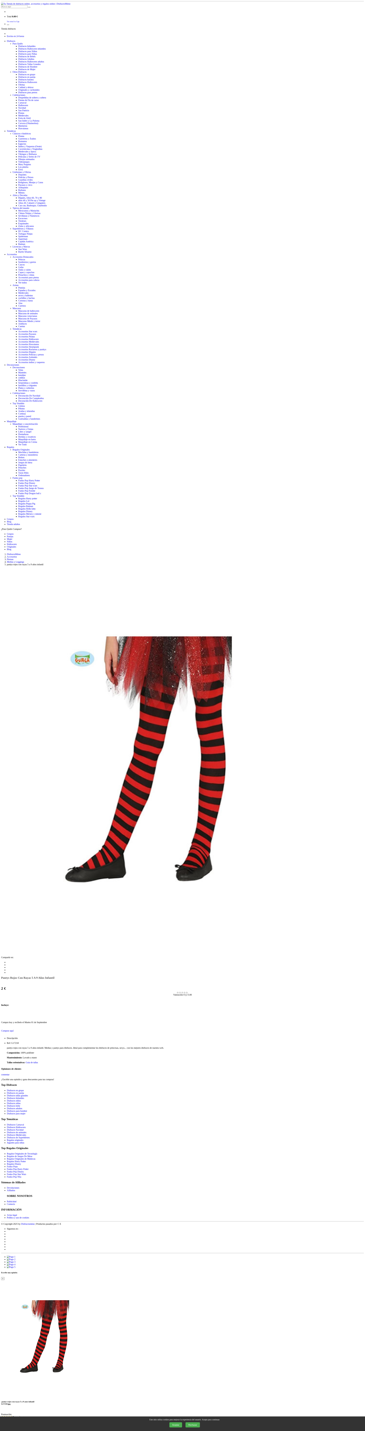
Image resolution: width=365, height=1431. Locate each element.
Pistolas (21, 288)
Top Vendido (18, 403)
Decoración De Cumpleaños (31, 398)
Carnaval (22, 103)
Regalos (10, 447)
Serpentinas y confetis (28, 383)
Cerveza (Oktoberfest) (28, 123)
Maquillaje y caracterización (25, 424)
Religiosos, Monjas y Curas (30, 182)
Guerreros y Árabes (27, 138)
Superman (22, 239)
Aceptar (175, 1425)
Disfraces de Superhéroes (18, 1137)
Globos (21, 406)
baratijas (22, 375)
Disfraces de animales (16, 1132)
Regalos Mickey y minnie (29, 514)
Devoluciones (13, 1188)
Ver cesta (10, 22)
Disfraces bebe (13, 1106)
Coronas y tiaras (25, 300)
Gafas (21, 267)
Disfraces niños (14, 1100)
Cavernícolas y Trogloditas (30, 149)
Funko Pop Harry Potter (29, 480)
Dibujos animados (26, 159)
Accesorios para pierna (28, 277)
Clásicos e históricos (22, 133)
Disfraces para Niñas (27, 54)
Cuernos (22, 306)
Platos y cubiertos (26, 388)
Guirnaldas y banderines (29, 419)
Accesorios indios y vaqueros (31, 362)
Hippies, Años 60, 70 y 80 (30, 198)
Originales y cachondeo (28, 90)
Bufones (22, 190)
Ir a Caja (16, 22)
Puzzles (21, 470)
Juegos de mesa (25, 462)
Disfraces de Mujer (26, 69)
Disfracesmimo (28, 1224)
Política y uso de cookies (18, 1217)
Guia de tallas (32, 1062)
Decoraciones (13, 365)
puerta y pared (24, 416)
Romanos (22, 141)
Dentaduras (23, 434)
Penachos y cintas (26, 275)
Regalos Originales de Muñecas (21, 1159)
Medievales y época (27, 151)
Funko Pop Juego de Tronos (31, 488)
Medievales (23, 115)
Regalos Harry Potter (16, 1161)
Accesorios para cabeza (28, 280)
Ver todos (22, 282)
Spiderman (23, 236)
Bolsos (21, 457)
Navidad (22, 108)
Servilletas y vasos (26, 390)
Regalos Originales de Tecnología (22, 1153)
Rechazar (192, 1425)
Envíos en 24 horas (15, 36)
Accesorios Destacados (23, 257)
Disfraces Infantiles (27, 46)
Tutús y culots (24, 270)
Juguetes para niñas (15, 1142)
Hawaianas (23, 128)
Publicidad (11, 1201)
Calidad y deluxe (26, 87)
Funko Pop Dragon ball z (29, 493)
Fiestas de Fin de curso (28, 100)
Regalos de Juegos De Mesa (19, 1156)
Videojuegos (24, 162)
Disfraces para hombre (17, 1111)
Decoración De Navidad (29, 395)
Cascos (21, 264)
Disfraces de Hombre (27, 67)
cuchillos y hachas (26, 298)
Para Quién (18, 43)
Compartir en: (7, 957)
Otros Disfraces (20, 72)
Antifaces (22, 324)
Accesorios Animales (27, 357)
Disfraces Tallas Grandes (29, 64)
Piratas (21, 113)
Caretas (21, 326)
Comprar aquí (7, 1031)
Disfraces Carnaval (15, 1124)
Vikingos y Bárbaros (27, 154)
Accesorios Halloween (28, 339)
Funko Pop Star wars (27, 485)
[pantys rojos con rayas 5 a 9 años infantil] (146, 955)
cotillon (21, 377)
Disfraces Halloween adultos (31, 61)
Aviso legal (12, 1215)
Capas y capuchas (26, 272)
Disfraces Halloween (27, 82)
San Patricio (23, 110)
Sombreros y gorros (27, 262)
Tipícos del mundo (21, 208)
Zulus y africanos (26, 226)
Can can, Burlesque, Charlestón (32, 205)
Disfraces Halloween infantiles (32, 49)
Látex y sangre (25, 431)
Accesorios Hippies (27, 352)
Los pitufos (23, 167)
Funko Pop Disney (26, 483)
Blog (9, 521)
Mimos (21, 192)
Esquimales (23, 223)
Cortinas (22, 413)
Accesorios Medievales (28, 342)
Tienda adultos (13, 524)
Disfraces (11, 41)
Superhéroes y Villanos (23, 228)
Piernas (10, 559)
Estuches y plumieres (27, 460)
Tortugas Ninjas (25, 234)
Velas (20, 370)
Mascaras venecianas (27, 316)
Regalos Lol (23, 501)
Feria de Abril (24, 118)
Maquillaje (11, 421)
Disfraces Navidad (15, 1130)
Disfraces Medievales (16, 1135)
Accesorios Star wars (27, 331)
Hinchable (23, 380)
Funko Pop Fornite (26, 491)
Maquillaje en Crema (27, 442)
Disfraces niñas (14, 1103)
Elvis (20, 169)
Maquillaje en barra (27, 439)
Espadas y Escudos (27, 290)
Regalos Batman (25, 506)
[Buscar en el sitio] (29, 7)
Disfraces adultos (14, 1108)
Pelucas (21, 259)
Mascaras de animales (28, 313)
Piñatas (21, 408)
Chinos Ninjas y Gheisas (29, 213)
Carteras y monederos (28, 455)
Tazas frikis (23, 473)
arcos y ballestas (25, 295)
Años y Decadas (20, 195)
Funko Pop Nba (14, 1177)
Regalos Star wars (26, 516)
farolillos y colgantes (27, 385)
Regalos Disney (25, 511)
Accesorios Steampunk (28, 347)
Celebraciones (19, 95)
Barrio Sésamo (25, 252)
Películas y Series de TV (29, 156)
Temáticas (11, 131)
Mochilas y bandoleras (28, 452)
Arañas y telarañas (26, 411)
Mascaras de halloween (28, 311)
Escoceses (22, 218)
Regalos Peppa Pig (26, 503)
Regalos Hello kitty (27, 509)
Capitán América (25, 241)
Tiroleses (22, 221)
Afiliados (11, 1190)
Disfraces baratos (26, 79)
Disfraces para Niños (27, 51)
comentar (5, 1074)
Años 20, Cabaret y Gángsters (31, 203)
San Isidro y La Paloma (28, 120)
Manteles (22, 372)
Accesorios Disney (26, 359)
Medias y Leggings (15, 562)
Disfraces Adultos (26, 59)
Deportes (22, 174)
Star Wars (22, 249)
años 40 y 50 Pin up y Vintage (31, 200)
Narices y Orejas (25, 429)
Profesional (23, 426)
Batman (21, 244)
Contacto (11, 1204)
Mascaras (17, 308)
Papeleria (22, 465)
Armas (16, 285)
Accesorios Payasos (27, 334)
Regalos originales (15, 1140)
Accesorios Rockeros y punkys (32, 349)
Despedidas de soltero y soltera (32, 97)
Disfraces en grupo (26, 74)
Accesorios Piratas (26, 336)
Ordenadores (24, 475)
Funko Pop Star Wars (16, 1174)
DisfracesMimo (14, 554)
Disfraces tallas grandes (17, 1095)
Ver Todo (22, 444)
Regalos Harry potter (27, 498)
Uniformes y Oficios (22, 172)
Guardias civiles (25, 180)
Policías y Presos (25, 177)
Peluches (22, 467)
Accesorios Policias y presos (31, 354)
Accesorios (12, 254)
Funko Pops (12, 1166)
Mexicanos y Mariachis (28, 210)
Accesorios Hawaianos (28, 344)
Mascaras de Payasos (27, 318)
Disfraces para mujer (16, 1113)
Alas (20, 303)
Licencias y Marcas (21, 246)
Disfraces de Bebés (27, 56)
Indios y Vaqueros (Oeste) (30, 146)
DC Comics (23, 231)
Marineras (22, 126)
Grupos (10, 519)
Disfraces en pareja (26, 77)
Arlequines (23, 187)
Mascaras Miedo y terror (29, 321)
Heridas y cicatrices (27, 437)
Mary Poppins (24, 164)
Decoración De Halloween (30, 401)
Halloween (23, 105)
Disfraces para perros (27, 92)
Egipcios (22, 144)
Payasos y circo (25, 185)
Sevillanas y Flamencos (28, 216)
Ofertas (21, 85)
